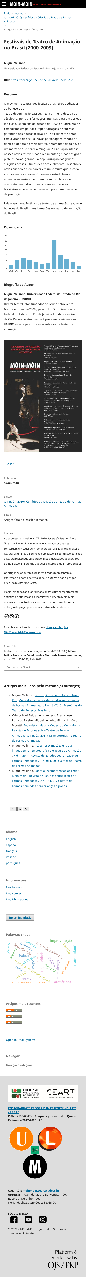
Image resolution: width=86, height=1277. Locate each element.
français (11, 851)
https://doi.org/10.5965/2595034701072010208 (42, 80)
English (11, 839)
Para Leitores (14, 887)
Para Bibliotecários (17, 899)
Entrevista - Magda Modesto (42, 725)
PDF (12, 464)
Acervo (19, 13)
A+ (13, 809)
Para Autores (13, 893)
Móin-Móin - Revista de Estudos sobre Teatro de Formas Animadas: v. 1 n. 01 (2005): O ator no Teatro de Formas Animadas (47, 761)
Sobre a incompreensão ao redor (57, 771)
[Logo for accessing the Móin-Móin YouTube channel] (28, 1222)
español (11, 845)
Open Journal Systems (21, 1040)
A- (26, 809)
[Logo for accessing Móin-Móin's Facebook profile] (14, 1222)
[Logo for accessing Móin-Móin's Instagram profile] (43, 1222)
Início (7, 13)
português (13, 863)
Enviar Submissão (20, 917)
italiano (11, 857)
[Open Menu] (4, 4)
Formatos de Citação (19, 667)
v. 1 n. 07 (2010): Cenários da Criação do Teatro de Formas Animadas (38, 19)
